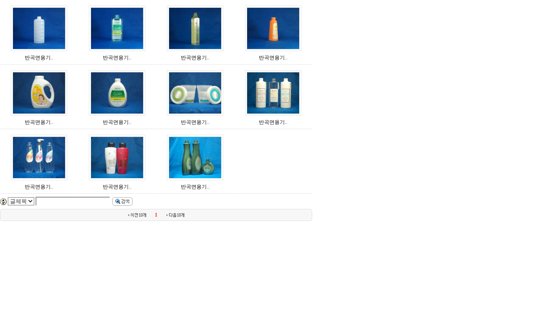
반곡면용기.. (39, 58)
